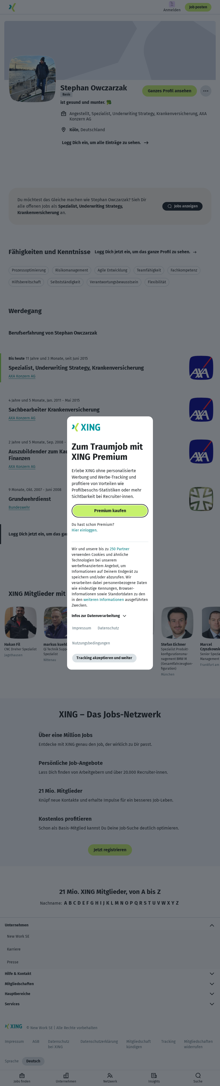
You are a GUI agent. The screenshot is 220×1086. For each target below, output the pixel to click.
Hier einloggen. (84, 530)
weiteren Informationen (103, 599)
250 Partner (119, 549)
